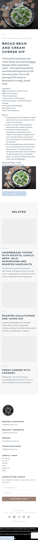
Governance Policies (29, 512)
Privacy (11, 512)
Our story (5, 461)
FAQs (4, 471)
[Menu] (5, 6)
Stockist (5, 463)
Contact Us (6, 468)
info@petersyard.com (9, 425)
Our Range (6, 458)
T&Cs (5, 512)
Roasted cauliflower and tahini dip (18, 317)
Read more (7, 538)
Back (14, 193)
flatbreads (21, 159)
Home (4, 38)
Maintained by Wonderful (19, 521)
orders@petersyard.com (10, 441)
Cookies (18, 512)
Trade (4, 466)
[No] (15, 538)
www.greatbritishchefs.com (14, 165)
